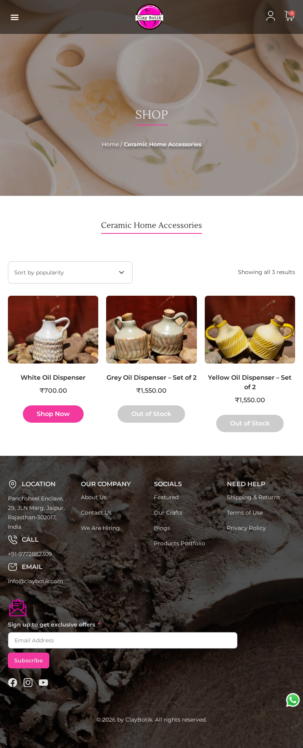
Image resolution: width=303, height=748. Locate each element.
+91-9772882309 (30, 554)
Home (110, 144)
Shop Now (53, 414)
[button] (14, 17)
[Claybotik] (135, 17)
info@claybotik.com (35, 581)
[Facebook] (12, 682)
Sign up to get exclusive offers (52, 624)
